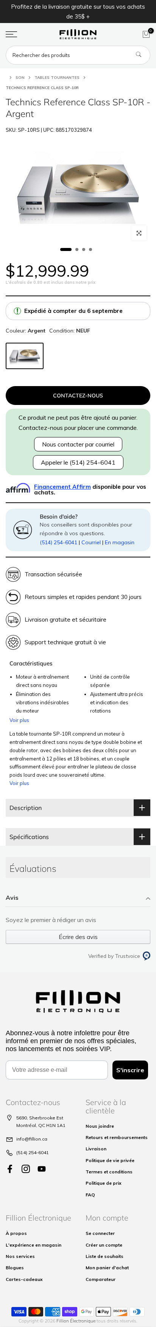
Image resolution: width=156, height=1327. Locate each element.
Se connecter (100, 1233)
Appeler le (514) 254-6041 (78, 462)
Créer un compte (104, 1245)
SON (20, 77)
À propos (16, 1233)
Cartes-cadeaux (24, 1279)
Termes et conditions (109, 1172)
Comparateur (100, 1279)
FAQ (90, 1195)
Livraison (96, 1149)
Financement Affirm (62, 486)
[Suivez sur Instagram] (26, 1169)
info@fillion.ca (31, 1139)
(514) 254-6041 (58, 542)
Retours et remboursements (117, 1137)
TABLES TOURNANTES (57, 77)
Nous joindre (100, 1126)
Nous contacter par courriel (78, 444)
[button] (78, 898)
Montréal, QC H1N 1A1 (41, 1125)
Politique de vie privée (110, 1160)
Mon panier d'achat (107, 1267)
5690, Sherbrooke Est (39, 1118)
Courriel (91, 542)
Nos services (20, 1256)
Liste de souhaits (104, 1256)
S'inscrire (130, 1070)
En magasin (119, 542)
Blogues (15, 1267)
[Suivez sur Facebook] (10, 1169)
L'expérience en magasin (33, 1245)
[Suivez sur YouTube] (41, 1169)
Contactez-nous (78, 395)
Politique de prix (104, 1183)
